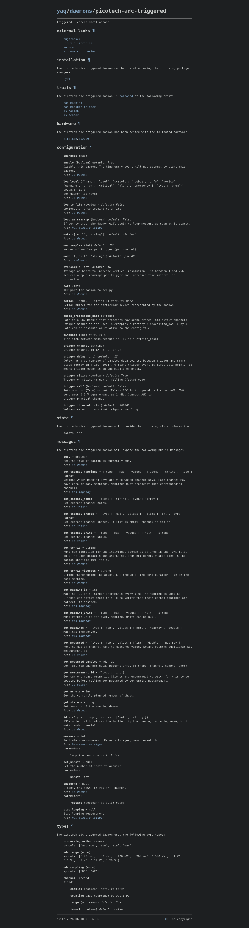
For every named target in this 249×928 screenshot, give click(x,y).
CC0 (166, 919)
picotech (70, 138)
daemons (81, 11)
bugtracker (72, 39)
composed (126, 96)
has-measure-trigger (80, 107)
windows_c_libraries (80, 51)
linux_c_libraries (78, 43)
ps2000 (84, 138)
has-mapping (73, 102)
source (69, 47)
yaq (61, 11)
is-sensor (71, 115)
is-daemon (71, 111)
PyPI (67, 79)
